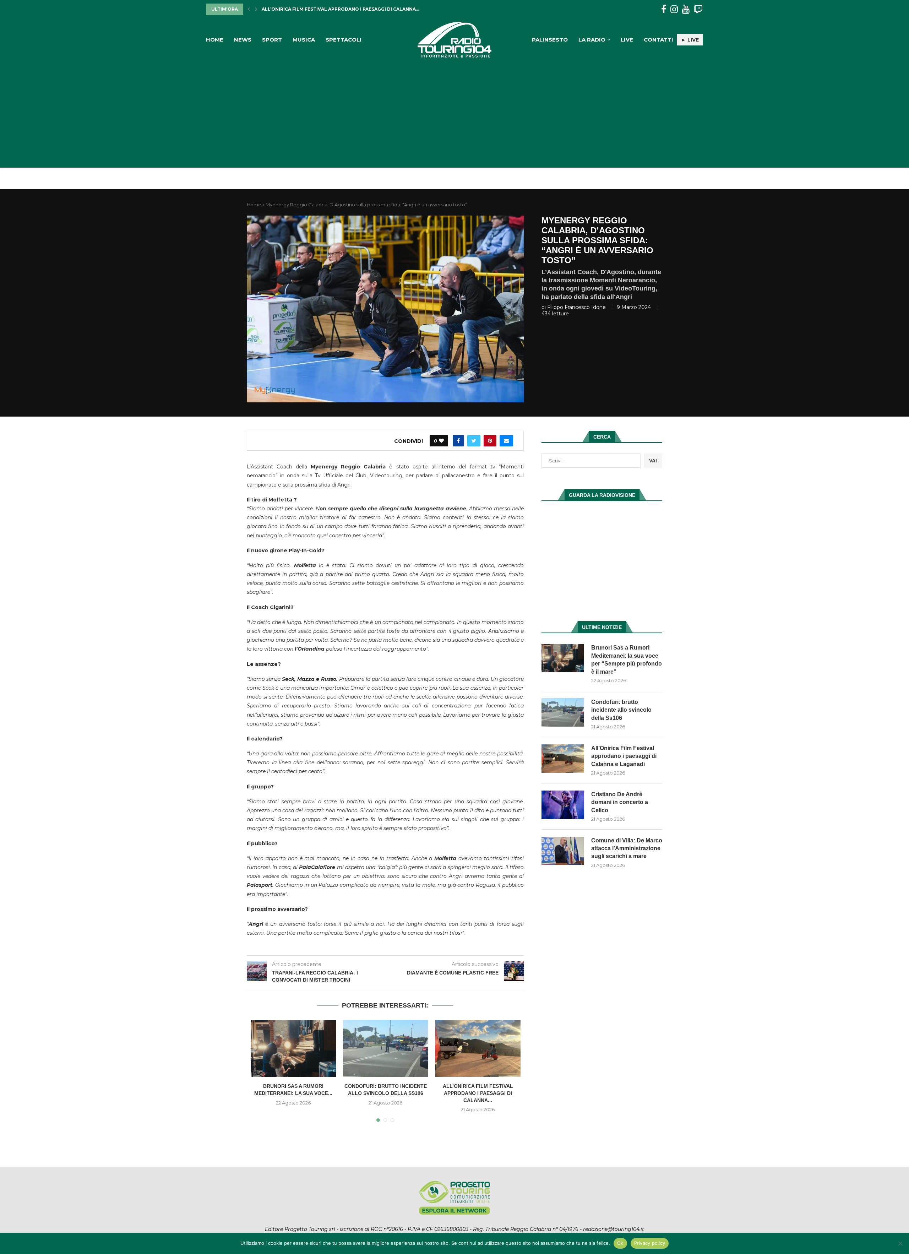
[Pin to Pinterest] (490, 440)
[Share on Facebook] (458, 440)
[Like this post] (441, 440)
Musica (304, 39)
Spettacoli (343, 39)
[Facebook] (663, 9)
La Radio (591, 39)
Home (214, 39)
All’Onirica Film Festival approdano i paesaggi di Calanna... (478, 1093)
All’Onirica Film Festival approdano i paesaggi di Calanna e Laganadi (624, 756)
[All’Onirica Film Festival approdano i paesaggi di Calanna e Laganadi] (478, 1048)
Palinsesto (550, 39)
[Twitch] (698, 9)
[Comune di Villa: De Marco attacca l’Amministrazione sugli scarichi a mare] (562, 851)
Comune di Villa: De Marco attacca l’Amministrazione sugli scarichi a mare (626, 848)
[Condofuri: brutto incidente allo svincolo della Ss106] (385, 1048)
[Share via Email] (506, 440)
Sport (272, 39)
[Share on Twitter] (473, 440)
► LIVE (690, 40)
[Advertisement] (454, 111)
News (242, 39)
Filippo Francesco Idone (576, 307)
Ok (620, 1243)
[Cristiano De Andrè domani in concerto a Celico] (562, 805)
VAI (653, 460)
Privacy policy (649, 1243)
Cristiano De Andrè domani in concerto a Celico (326, 9)
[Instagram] (674, 9)
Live (627, 39)
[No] (900, 1243)
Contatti (658, 39)
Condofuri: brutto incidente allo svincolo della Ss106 (621, 710)
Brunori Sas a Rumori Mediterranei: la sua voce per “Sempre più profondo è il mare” (626, 659)
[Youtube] (686, 9)
